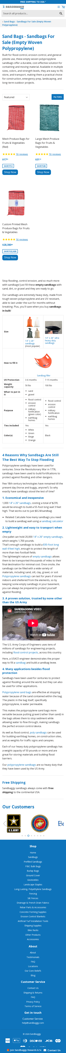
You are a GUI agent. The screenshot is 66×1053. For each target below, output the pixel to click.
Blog (33, 975)
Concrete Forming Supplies (33, 911)
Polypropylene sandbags (16, 576)
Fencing (33, 893)
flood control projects (25, 652)
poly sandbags (38, 732)
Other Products (33, 934)
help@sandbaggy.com (33, 1022)
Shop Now (10, 172)
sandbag (21, 662)
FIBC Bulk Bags (33, 866)
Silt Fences (33, 898)
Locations (33, 966)
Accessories (33, 939)
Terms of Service (33, 1006)
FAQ (33, 961)
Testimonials (33, 957)
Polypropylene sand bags (16, 692)
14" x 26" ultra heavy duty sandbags (52, 340)
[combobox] (33, 13)
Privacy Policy (33, 1001)
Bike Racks (33, 930)
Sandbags (33, 857)
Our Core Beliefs (33, 970)
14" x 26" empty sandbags (48, 536)
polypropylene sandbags (21, 764)
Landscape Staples (33, 884)
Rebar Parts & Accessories (33, 907)
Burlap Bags (33, 870)
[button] (33, 1050)
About (33, 952)
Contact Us (33, 988)
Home (33, 852)
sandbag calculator (52, 521)
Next (62, 823)
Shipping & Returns (32, 992)
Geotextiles (33, 879)
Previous (4, 823)
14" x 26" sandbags (30, 342)
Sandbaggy (35, 1033)
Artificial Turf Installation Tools (33, 921)
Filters (58, 96)
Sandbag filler (43, 375)
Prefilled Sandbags (33, 861)
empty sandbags (42, 556)
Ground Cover (33, 875)
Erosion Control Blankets (33, 916)
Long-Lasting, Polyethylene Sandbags (33, 889)
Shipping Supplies (32, 925)
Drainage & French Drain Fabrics (33, 902)
